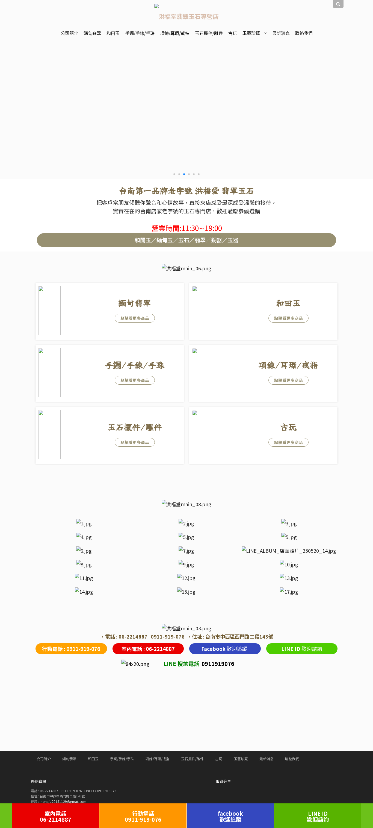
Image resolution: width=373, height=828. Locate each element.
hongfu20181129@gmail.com (63, 801)
